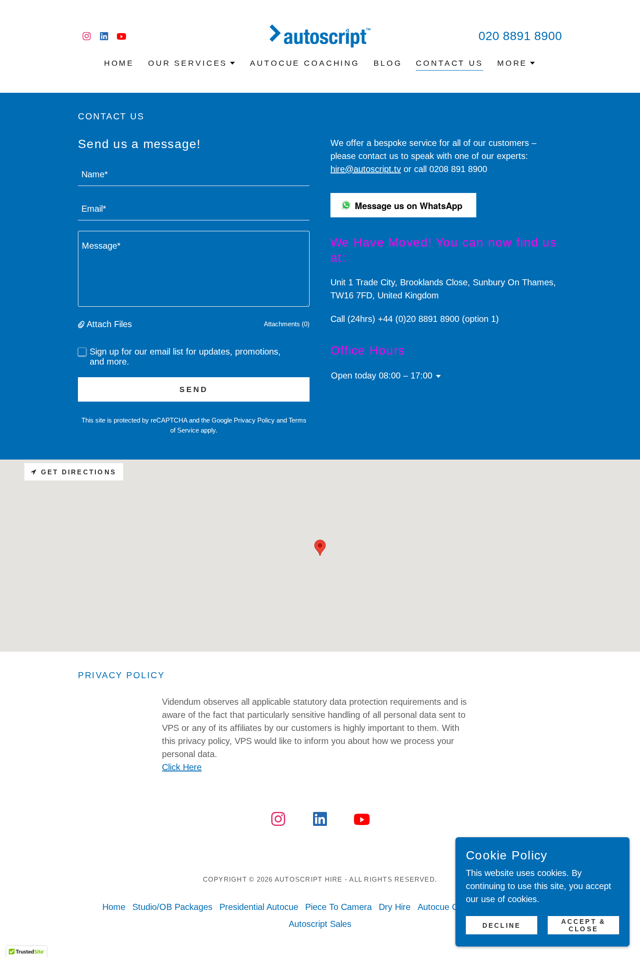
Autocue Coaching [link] (305, 63)
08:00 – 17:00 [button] (405, 375)
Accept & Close (583, 925)
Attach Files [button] (109, 324)
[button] (192, 63)
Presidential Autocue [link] (258, 907)
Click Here (182, 767)
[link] (86, 36)
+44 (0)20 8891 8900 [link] (418, 319)
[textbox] (194, 174)
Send (193, 389)
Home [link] (119, 63)
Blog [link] (388, 63)
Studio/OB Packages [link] (172, 907)
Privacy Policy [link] (254, 420)
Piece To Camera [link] (338, 907)
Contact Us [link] (449, 63)
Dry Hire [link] (395, 907)
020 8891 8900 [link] (520, 36)
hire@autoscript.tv (365, 169)
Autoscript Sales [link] (320, 924)
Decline (501, 925)
